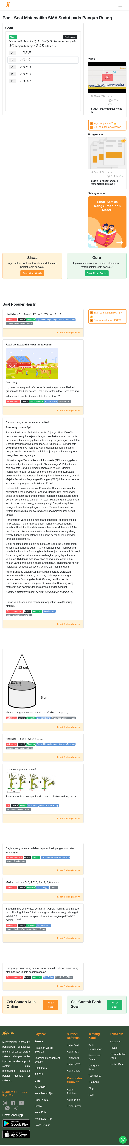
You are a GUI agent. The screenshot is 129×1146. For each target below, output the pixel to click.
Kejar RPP (41, 1087)
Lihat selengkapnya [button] (68, 332)
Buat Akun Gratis (32, 273)
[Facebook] (13, 1102)
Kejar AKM (73, 1058)
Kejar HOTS (74, 1064)
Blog (91, 1088)
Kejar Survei (74, 1106)
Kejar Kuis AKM (43, 1118)
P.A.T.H (39, 1074)
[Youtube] (21, 1102)
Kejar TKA (73, 1051)
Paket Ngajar (42, 1099)
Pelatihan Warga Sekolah (44, 1050)
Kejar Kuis (51, 1005)
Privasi (114, 1048)
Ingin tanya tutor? (102, 123)
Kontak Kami (117, 1064)
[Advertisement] (43, 94)
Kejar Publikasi (72, 1091)
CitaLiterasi (41, 1068)
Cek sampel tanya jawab (106, 127)
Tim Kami (93, 1082)
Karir (91, 1094)
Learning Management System (47, 1060)
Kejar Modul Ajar (44, 1093)
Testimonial (94, 1075)
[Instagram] (4, 1102)
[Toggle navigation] (120, 5)
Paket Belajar (42, 1125)
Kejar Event (73, 1099)
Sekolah (39, 1041)
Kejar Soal (115, 1005)
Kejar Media (73, 1070)
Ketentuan (115, 1041)
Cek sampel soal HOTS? (106, 320)
